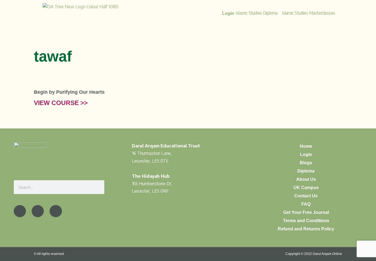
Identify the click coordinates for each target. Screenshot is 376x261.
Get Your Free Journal (306, 212)
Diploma (306, 171)
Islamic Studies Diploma (257, 13)
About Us (306, 179)
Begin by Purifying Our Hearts (69, 92)
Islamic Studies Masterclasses (308, 13)
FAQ (305, 204)
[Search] (97, 187)
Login (306, 154)
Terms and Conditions (306, 220)
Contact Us (306, 195)
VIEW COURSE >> (61, 102)
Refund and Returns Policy (306, 229)
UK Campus (306, 187)
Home (306, 146)
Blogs (306, 162)
